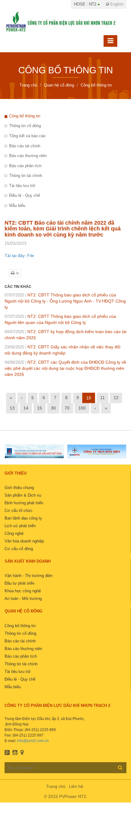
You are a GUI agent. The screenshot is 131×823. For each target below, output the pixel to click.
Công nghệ (14, 533)
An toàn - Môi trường (23, 598)
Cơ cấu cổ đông (19, 548)
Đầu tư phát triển (19, 583)
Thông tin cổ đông (25, 125)
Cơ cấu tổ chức (19, 510)
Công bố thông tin (24, 116)
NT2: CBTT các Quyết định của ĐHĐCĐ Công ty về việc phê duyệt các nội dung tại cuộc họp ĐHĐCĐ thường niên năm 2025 (65, 368)
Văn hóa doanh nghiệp (24, 541)
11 (102, 397)
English (116, 4)
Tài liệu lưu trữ (22, 185)
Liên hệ (76, 786)
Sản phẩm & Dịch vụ (23, 495)
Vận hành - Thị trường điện (28, 575)
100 (82, 408)
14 (25, 408)
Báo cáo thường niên (28, 155)
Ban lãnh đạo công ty (23, 518)
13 (12, 408)
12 (116, 397)
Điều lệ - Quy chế (24, 195)
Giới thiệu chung (19, 487)
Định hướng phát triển (24, 503)
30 (53, 408)
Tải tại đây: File (19, 255)
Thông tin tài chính (25, 175)
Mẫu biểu (17, 205)
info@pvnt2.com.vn (33, 741)
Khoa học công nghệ (23, 591)
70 (67, 408)
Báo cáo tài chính (24, 146)
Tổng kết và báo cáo (27, 136)
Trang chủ (56, 786)
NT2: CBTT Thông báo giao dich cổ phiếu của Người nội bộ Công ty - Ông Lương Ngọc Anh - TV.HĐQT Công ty (65, 301)
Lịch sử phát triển (20, 526)
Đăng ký (120, 767)
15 (39, 408)
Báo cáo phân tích (25, 165)
